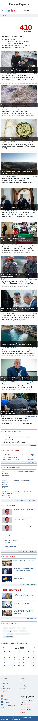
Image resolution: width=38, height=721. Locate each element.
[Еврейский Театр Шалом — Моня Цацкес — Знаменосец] (7, 494)
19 (19, 662)
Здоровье (24, 678)
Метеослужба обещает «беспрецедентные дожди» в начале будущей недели (17, 412)
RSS (5, 696)
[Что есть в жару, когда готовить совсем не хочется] (7, 579)
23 (4, 665)
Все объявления (31, 618)
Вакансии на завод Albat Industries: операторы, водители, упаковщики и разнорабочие (24, 612)
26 (19, 665)
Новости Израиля (19, 4)
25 (14, 665)
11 (14, 659)
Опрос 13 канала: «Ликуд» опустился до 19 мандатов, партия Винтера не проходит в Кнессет (17, 309)
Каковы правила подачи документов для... (11, 547)
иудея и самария (8, 633)
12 (19, 659)
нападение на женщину (23, 633)
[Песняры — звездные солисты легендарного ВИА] (7, 484)
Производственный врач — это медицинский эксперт (22, 518)
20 (23, 662)
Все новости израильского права (27, 551)
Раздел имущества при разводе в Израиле (23, 510)
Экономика (34, 347)
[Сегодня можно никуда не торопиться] (7, 563)
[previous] (3, 648)
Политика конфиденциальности (28, 707)
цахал (5, 628)
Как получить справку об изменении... (11, 541)
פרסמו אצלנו (23, 712)
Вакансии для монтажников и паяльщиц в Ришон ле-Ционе (21, 602)
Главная (5, 678)
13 (23, 659)
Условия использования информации (11, 719)
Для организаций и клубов (18, 500)
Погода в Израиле (31, 462)
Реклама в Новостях (25, 709)
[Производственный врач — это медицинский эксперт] (7, 520)
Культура (5, 691)
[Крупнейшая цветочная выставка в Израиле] (7, 474)
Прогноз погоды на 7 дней (10, 457)
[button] (8, 10)
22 (33, 662)
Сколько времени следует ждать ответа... (11, 535)
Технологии (25, 680)
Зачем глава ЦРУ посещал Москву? (12, 139)
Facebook (6, 702)
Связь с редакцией (25, 704)
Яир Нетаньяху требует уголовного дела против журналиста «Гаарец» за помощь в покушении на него (17, 69)
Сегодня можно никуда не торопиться (24, 560)
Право (4, 686)
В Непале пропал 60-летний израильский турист (17, 437)
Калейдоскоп (33, 416)
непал (15, 631)
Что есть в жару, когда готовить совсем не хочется (22, 577)
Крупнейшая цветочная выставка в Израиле (23, 472)
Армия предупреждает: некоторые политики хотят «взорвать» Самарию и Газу (16, 172)
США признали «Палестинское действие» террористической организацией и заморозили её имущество (16, 240)
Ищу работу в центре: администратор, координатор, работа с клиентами (24, 595)
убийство (12, 628)
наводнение (23, 631)
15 (33, 659)
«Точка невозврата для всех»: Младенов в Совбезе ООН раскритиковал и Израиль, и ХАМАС (18, 206)
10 (9, 659)
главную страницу (21, 45)
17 (9, 662)
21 (28, 662)
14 (28, 659)
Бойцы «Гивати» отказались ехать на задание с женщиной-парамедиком (15, 275)
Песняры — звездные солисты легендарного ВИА (22, 481)
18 (14, 662)
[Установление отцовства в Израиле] (7, 528)
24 (9, 665)
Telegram (6, 699)
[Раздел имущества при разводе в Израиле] (7, 512)
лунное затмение (9, 636)
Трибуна (24, 688)
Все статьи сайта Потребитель (28, 584)
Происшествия (33, 279)
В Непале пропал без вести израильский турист (16, 105)
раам (23, 628)
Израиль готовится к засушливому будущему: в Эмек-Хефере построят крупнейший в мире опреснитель (18, 343)
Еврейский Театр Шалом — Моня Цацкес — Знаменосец (23, 492)
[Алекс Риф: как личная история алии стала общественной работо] (7, 571)
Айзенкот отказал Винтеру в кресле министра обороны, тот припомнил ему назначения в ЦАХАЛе (18, 378)
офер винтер (7, 631)
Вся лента (33, 445)
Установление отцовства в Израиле (23, 526)
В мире (35, 73)
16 (4, 662)
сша (18, 628)
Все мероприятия (31, 500)
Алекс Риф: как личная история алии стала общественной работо (24, 569)
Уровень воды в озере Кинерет (11, 459)
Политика (34, 176)
